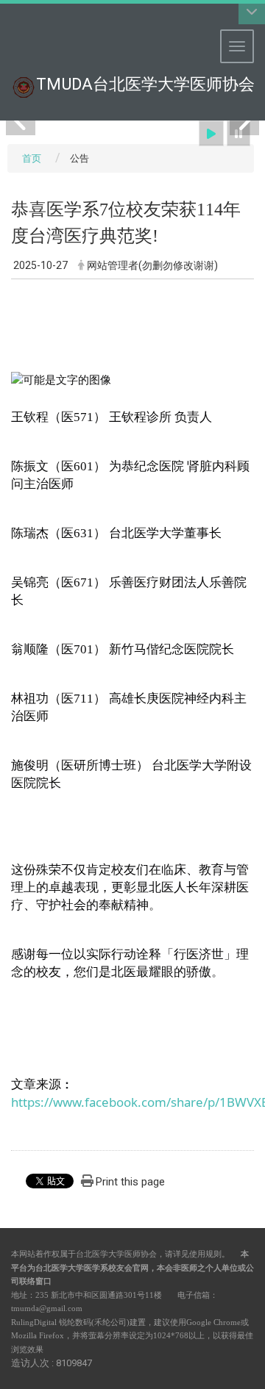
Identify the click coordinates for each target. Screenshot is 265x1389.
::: (3, 18)
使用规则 (205, 1253)
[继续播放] (211, 133)
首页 (31, 158)
